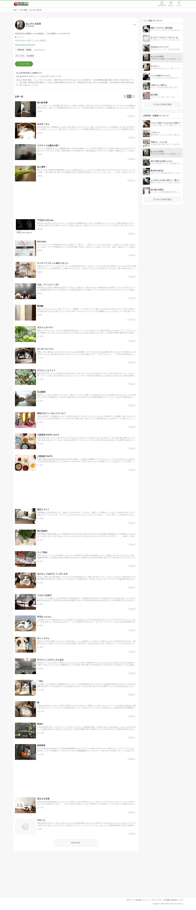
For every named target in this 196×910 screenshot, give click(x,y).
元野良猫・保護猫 (24, 50)
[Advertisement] (76, 200)
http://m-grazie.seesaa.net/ (25, 45)
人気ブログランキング (21, 4)
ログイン (170, 5)
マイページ (147, 900)
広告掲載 (167, 900)
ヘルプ (180, 900)
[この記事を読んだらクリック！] (132, 116)
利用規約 (174, 900)
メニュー (179, 5)
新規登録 (138, 900)
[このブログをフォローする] (24, 63)
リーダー (162, 5)
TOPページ (130, 900)
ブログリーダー (157, 900)
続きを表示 (75, 843)
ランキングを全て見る (162, 104)
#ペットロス (20, 56)
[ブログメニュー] (134, 25)
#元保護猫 (30, 56)
